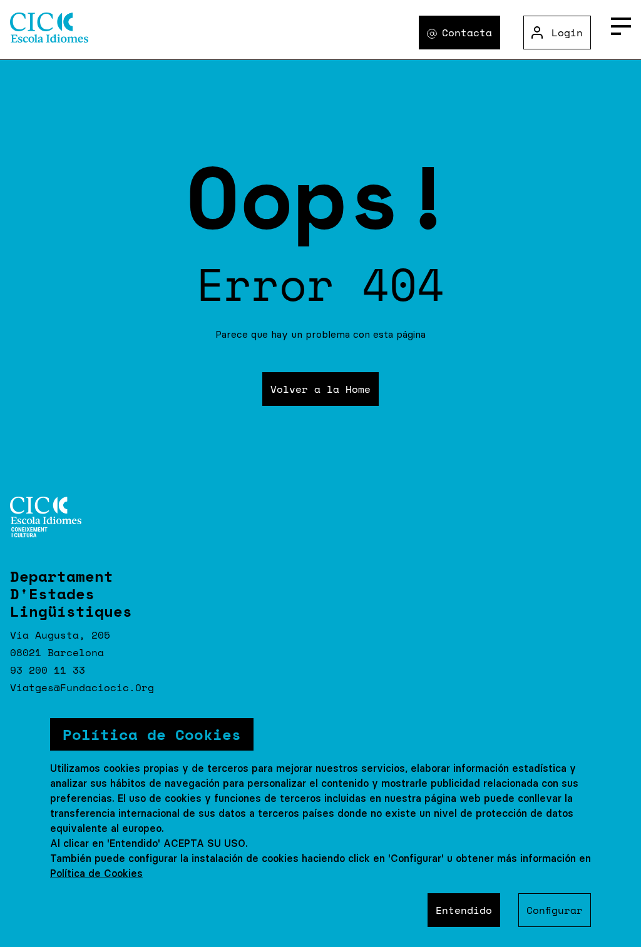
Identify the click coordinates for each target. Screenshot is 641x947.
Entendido (464, 910)
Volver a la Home (320, 389)
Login (567, 32)
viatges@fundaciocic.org (82, 687)
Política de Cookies (96, 873)
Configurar (554, 910)
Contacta (467, 32)
